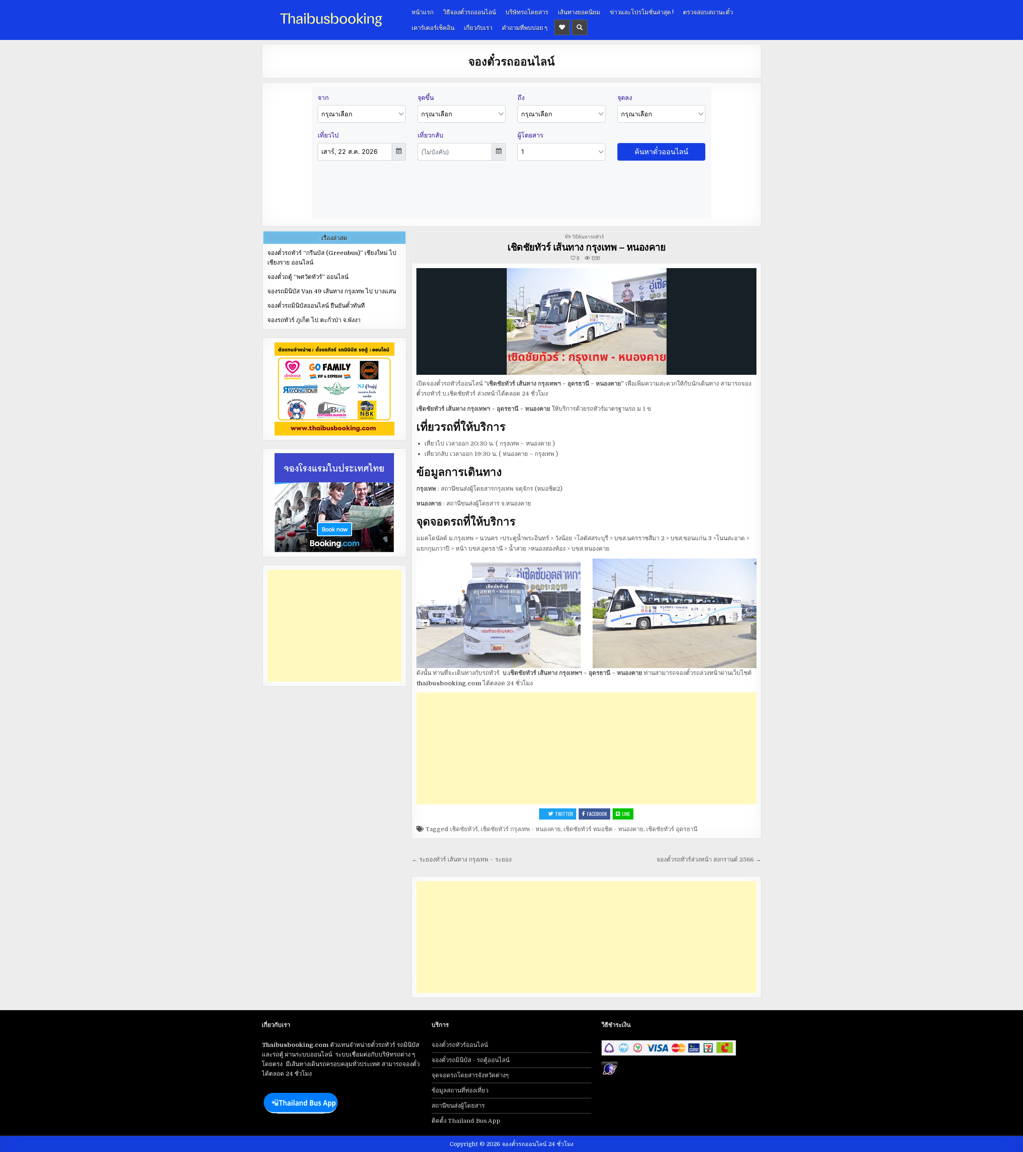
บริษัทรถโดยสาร (527, 11)
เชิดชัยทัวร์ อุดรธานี (671, 829)
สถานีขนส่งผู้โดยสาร (458, 1105)
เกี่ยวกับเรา (478, 27)
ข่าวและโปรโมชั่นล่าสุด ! (641, 11)
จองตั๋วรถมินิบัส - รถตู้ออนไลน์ (471, 1060)
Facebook (597, 813)
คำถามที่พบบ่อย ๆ (524, 27)
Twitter (564, 813)
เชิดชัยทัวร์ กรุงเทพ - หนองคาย (521, 829)
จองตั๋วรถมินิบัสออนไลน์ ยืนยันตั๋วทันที (316, 305)
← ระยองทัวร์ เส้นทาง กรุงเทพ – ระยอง (462, 859)
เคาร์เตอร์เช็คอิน (433, 27)
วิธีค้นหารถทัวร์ (588, 236)
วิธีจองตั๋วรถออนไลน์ (469, 11)
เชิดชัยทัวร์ (464, 829)
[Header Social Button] (562, 27)
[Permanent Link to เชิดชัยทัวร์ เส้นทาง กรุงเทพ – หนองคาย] (586, 321)
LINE (626, 813)
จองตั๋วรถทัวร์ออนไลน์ (460, 1045)
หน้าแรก (423, 11)
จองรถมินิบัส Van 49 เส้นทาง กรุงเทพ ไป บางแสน (331, 291)
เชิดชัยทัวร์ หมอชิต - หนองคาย (603, 829)
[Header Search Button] (579, 27)
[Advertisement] (586, 748)
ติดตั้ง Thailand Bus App (466, 1120)
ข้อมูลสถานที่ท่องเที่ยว (460, 1090)
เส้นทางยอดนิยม (579, 11)
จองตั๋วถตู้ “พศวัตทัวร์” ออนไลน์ (307, 277)
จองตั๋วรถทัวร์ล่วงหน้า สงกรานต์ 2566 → (709, 859)
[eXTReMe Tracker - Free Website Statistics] (609, 1074)
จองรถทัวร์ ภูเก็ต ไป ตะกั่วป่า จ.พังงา (313, 320)
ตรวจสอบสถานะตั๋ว (708, 11)
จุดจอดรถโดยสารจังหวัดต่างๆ (470, 1075)
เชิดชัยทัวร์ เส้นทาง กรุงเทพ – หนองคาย (586, 246)
